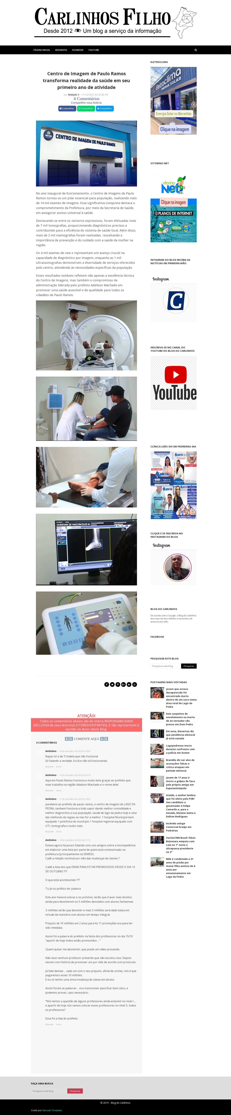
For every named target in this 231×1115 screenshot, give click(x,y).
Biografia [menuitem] (61, 49)
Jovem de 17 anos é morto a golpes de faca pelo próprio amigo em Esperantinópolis (180, 783)
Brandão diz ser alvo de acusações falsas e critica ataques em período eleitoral (180, 765)
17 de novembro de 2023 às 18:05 (74, 799)
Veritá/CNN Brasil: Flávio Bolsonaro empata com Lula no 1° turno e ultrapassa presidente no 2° (180, 845)
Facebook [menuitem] (77, 49)
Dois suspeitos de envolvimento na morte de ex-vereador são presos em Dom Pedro (180, 719)
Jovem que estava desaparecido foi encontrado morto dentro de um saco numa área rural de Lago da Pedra (181, 697)
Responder (49, 766)
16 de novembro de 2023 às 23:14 (74, 775)
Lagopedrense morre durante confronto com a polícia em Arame (180, 749)
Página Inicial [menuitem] (41, 49)
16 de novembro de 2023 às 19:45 (74, 751)
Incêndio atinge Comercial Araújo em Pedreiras (178, 827)
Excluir (59, 766)
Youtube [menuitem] (93, 49)
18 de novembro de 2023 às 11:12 (74, 840)
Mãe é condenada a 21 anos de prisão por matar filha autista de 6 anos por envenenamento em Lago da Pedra (180, 867)
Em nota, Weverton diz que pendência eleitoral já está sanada (180, 735)
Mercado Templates (52, 1110)
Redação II (73, 94)
